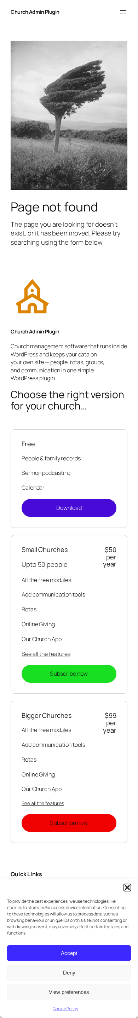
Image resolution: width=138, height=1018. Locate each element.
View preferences (69, 992)
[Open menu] (123, 11)
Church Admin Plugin (35, 11)
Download (69, 508)
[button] (127, 887)
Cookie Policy (65, 1009)
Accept (69, 953)
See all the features (46, 654)
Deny (69, 973)
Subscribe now (69, 673)
